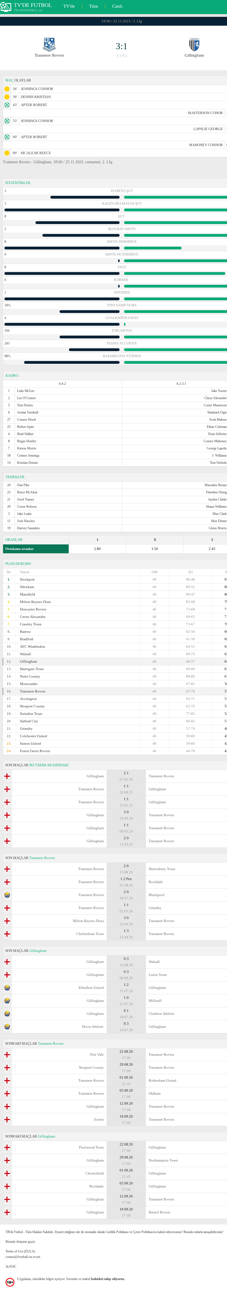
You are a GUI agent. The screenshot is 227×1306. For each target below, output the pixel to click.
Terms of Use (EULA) (20, 1251)
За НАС (11, 1266)
